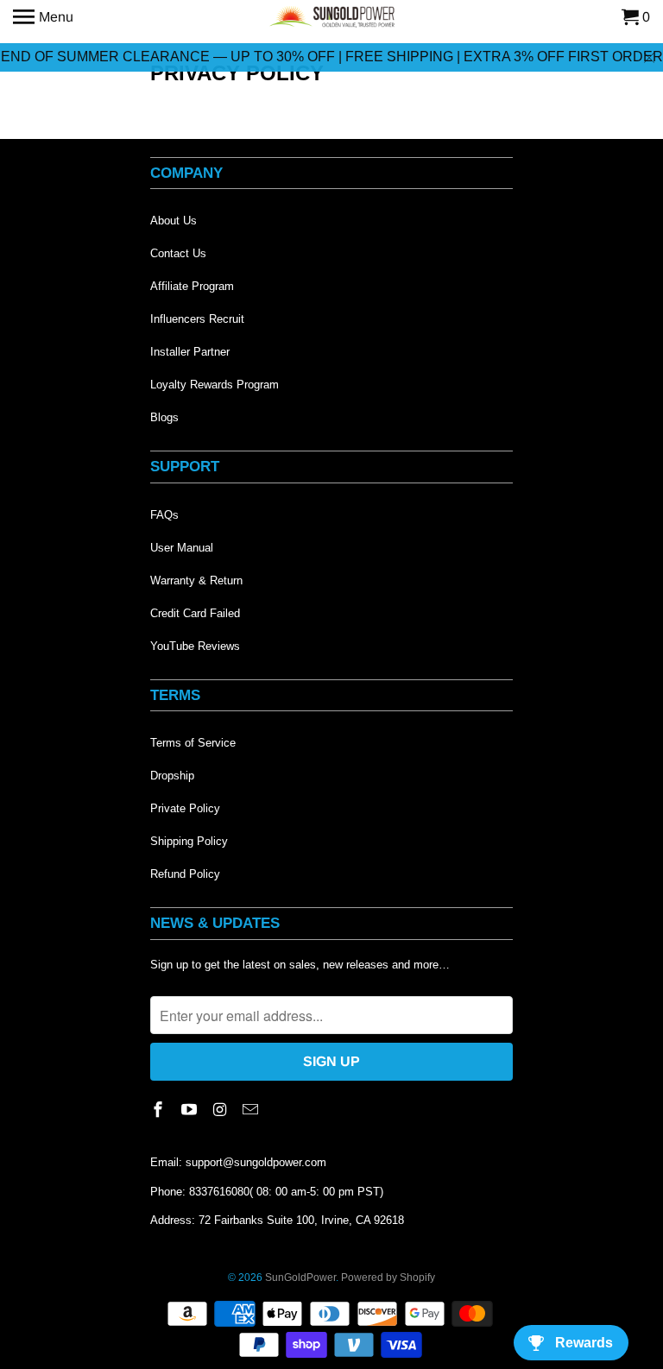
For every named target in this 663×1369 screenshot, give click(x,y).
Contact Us (178, 253)
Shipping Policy (189, 841)
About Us (173, 220)
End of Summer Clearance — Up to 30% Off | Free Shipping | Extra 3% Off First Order (332, 56)
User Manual (181, 547)
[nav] (43, 17)
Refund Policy (185, 873)
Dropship (172, 775)
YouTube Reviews (195, 646)
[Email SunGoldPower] (252, 1110)
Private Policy (185, 808)
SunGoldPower (300, 1277)
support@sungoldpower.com (256, 1162)
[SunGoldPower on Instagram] (221, 1110)
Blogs (164, 417)
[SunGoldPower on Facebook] (159, 1110)
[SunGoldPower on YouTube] (190, 1110)
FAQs (164, 514)
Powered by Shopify (388, 1277)
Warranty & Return (196, 580)
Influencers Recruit (197, 318)
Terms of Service (193, 742)
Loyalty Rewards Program (214, 384)
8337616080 (219, 1191)
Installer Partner (190, 351)
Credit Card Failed (195, 613)
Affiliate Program (192, 286)
